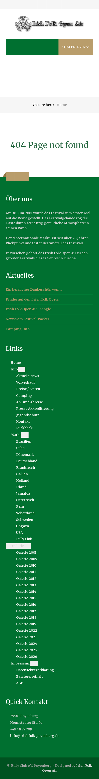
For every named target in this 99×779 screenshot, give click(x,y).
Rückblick (24, 428)
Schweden (24, 520)
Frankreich (25, 468)
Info (14, 369)
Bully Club (24, 539)
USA (19, 533)
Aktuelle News (27, 376)
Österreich (25, 500)
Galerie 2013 (26, 585)
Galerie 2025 (26, 650)
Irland (21, 487)
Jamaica (23, 493)
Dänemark (25, 455)
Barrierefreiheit (29, 676)
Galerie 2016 (26, 604)
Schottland (25, 513)
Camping (24, 396)
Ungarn (22, 526)
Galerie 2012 (26, 579)
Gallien (22, 474)
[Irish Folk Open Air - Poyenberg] (49, 24)
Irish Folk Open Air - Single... (30, 309)
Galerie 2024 (26, 644)
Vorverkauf (25, 382)
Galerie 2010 (26, 565)
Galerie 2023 (26, 637)
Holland (22, 480)
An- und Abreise (29, 402)
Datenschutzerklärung (35, 670)
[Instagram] (50, 4)
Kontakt (23, 421)
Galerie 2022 (26, 630)
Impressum (20, 663)
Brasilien (23, 441)
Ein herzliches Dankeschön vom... (34, 289)
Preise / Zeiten (28, 389)
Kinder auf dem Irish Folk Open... (33, 299)
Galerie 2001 (26, 552)
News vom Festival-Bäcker (27, 319)
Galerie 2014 (26, 592)
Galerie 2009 (26, 559)
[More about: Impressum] (34, 663)
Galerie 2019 (26, 624)
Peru (20, 506)
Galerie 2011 (26, 572)
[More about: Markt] (25, 435)
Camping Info (17, 329)
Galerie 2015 (26, 598)
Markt (16, 435)
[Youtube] (57, 4)
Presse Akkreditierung (35, 409)
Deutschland (26, 461)
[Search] (15, 47)
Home (16, 362)
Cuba (20, 448)
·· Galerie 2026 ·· (75, 47)
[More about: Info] (21, 369)
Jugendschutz (27, 415)
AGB (19, 683)
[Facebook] (42, 4)
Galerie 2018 (26, 617)
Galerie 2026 (26, 657)
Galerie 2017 (26, 611)
